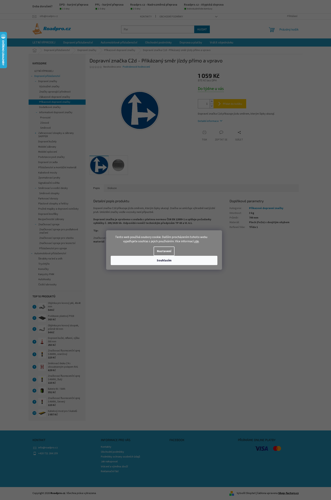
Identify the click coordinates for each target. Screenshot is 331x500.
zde (196, 241)
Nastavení (164, 251)
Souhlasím (164, 260)
